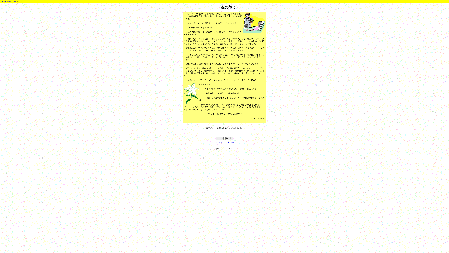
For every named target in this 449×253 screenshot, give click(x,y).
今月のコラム (11, 1)
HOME (231, 143)
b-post (4, 1)
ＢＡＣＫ (219, 143)
